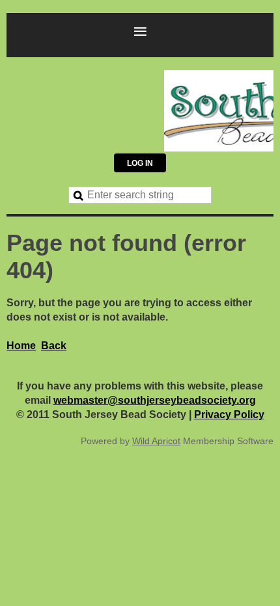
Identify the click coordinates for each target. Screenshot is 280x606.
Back (53, 345)
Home (21, 345)
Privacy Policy (229, 414)
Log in (140, 163)
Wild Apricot (156, 441)
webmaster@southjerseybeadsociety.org (154, 400)
